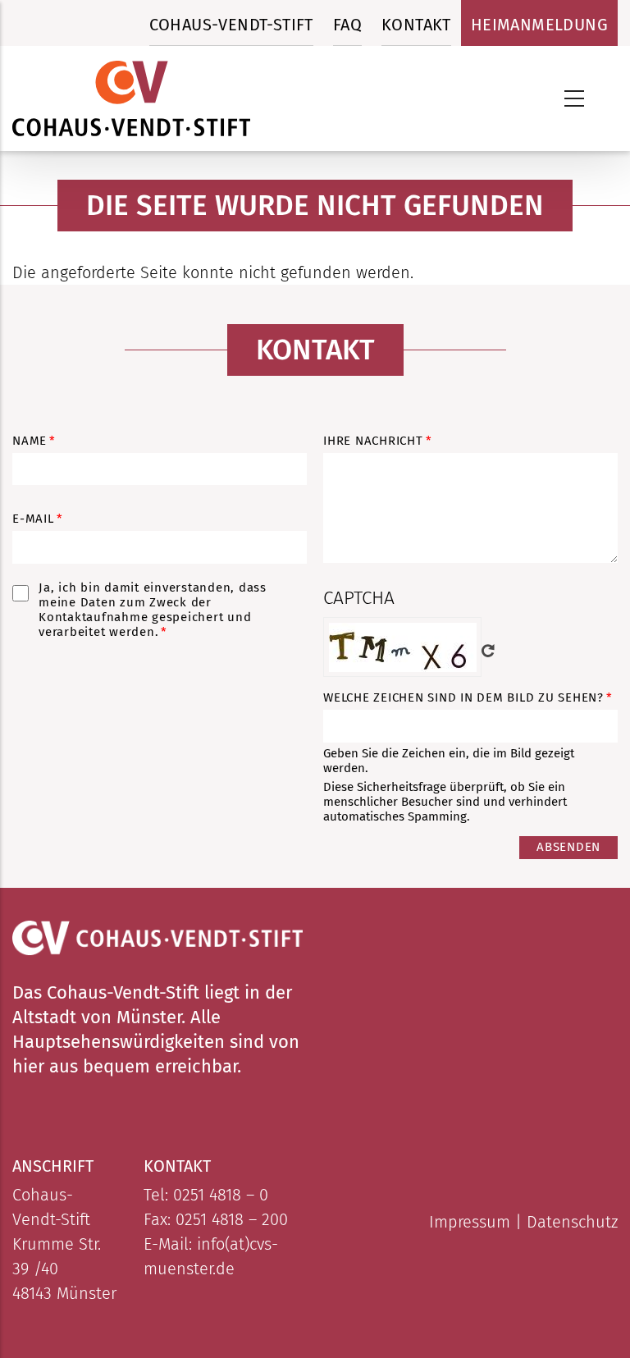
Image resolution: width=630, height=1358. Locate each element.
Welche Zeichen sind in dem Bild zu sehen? (463, 697)
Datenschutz (572, 1222)
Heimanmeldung (539, 24)
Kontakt (416, 24)
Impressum (469, 1222)
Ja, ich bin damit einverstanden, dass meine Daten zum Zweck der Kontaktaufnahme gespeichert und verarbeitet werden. (153, 609)
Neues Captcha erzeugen (488, 650)
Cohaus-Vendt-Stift (231, 24)
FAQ (347, 24)
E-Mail (33, 518)
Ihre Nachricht (373, 440)
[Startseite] (131, 98)
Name (29, 440)
